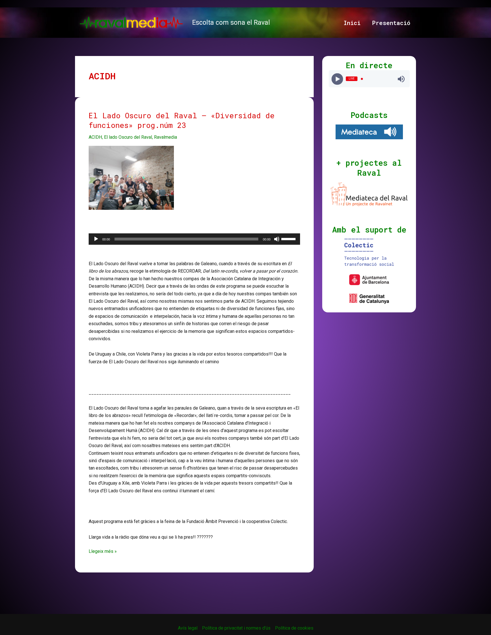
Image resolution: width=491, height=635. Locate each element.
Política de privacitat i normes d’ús (236, 628)
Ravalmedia (165, 137)
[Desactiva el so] (277, 239)
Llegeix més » (103, 551)
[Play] (337, 79)
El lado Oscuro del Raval (128, 137)
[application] (194, 239)
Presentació (391, 22)
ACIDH (95, 137)
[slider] (289, 238)
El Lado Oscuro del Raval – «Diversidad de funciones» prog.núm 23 (181, 120)
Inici (352, 22)
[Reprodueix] (96, 239)
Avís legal (187, 628)
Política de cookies (294, 628)
